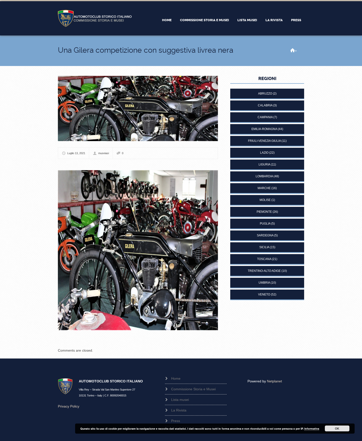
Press (296, 20)
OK (337, 428)
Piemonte (264, 211)
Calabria (265, 105)
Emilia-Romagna (264, 129)
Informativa (311, 428)
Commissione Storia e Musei (204, 20)
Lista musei (247, 20)
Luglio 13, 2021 (76, 153)
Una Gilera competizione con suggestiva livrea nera (145, 50)
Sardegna (265, 235)
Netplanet (274, 381)
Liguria (264, 164)
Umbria (264, 282)
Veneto (264, 294)
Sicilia (264, 247)
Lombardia (264, 176)
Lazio (264, 152)
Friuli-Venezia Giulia (264, 141)
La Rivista (274, 20)
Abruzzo (265, 93)
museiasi (103, 153)
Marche (264, 188)
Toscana (264, 259)
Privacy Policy (68, 406)
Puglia (265, 223)
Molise (265, 200)
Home (167, 20)
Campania (265, 117)
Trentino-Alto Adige (264, 271)
